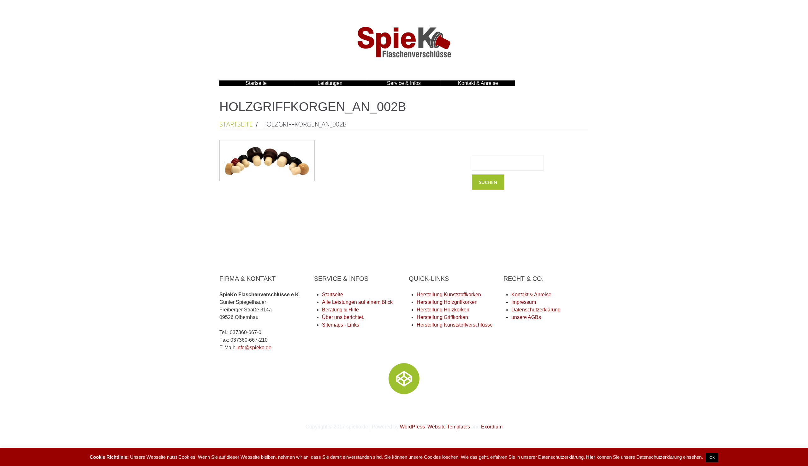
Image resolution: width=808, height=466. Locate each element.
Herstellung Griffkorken (442, 317)
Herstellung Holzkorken (443, 309)
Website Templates (448, 426)
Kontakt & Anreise (478, 83)
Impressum (523, 302)
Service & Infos (394, 83)
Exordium (491, 426)
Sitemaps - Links (340, 324)
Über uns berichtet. (343, 317)
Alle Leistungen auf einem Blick (357, 302)
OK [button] (712, 457)
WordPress (412, 426)
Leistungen (317, 83)
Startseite (256, 83)
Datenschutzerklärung (536, 309)
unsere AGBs (526, 317)
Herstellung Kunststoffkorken (449, 294)
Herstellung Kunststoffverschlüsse (455, 324)
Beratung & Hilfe (340, 309)
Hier (590, 457)
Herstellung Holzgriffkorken (447, 302)
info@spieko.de (253, 347)
